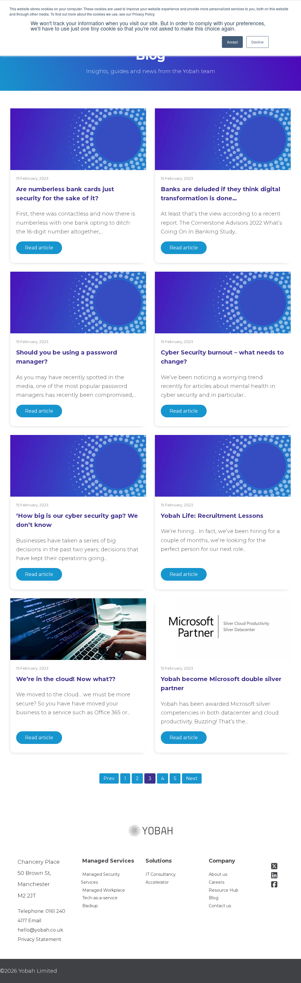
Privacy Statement (39, 939)
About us (218, 874)
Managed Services (108, 861)
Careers (216, 882)
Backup (90, 905)
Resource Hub (223, 890)
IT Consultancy (161, 874)
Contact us (220, 905)
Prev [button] (109, 778)
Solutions (159, 861)
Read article (39, 248)
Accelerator (157, 882)
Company (222, 861)
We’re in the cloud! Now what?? (66, 679)
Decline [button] (257, 41)
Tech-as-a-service (100, 897)
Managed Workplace (103, 890)
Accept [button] (232, 41)
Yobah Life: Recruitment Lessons (212, 515)
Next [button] (192, 778)
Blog (213, 897)
